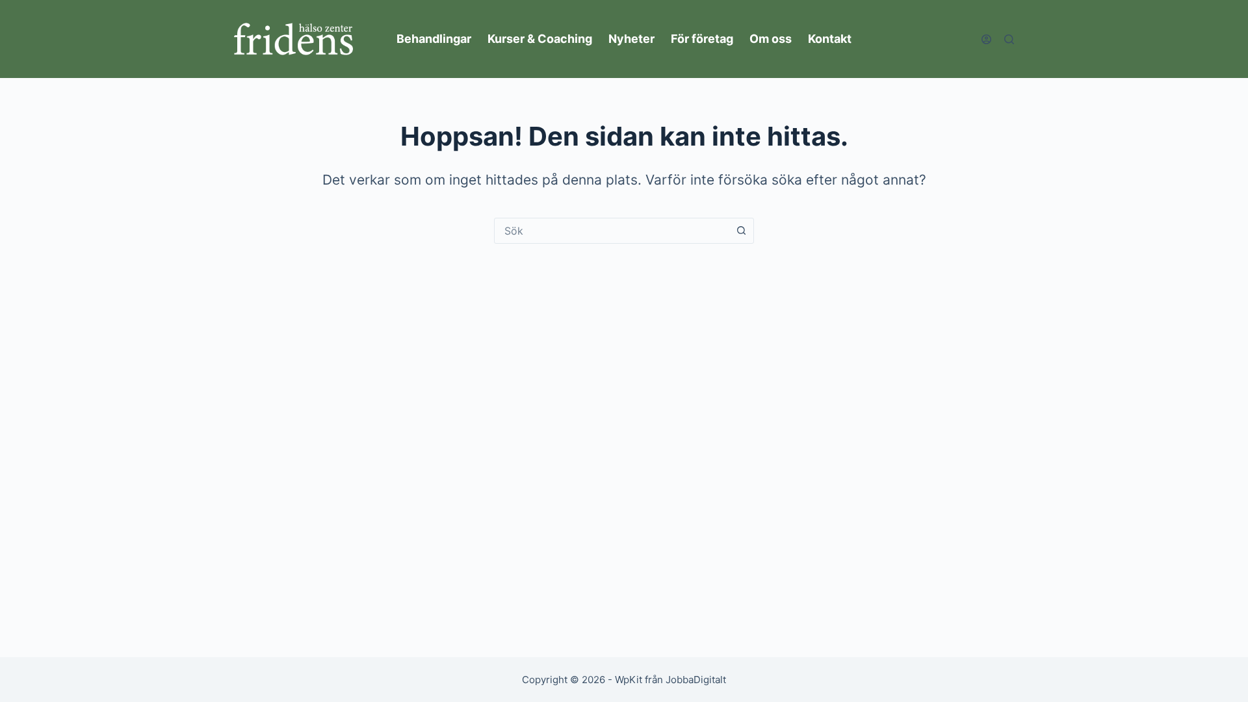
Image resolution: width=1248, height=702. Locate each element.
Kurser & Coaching (540, 39)
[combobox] (612, 231)
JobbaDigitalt (696, 679)
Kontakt (830, 39)
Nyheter (631, 39)
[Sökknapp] (741, 230)
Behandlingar (433, 39)
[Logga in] (986, 39)
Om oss (770, 39)
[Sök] (1009, 39)
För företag (702, 39)
